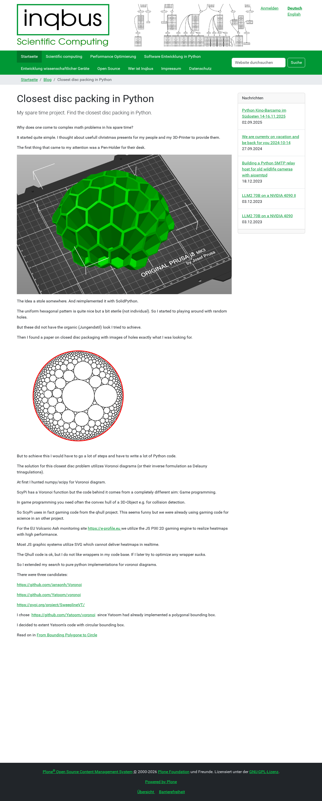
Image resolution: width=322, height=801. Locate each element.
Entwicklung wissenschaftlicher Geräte (55, 68)
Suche (296, 62)
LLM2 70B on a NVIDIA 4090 (267, 215)
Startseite (29, 56)
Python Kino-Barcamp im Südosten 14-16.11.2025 (264, 113)
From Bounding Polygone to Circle (67, 635)
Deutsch (295, 8)
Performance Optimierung (113, 56)
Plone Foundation (173, 771)
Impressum (171, 68)
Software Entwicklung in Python (172, 56)
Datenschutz (200, 68)
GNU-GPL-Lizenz (263, 771)
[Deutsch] (137, 25)
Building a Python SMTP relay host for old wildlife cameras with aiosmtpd (268, 169)
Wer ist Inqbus (140, 68)
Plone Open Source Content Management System (88, 771)
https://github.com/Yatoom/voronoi (49, 594)
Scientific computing (64, 56)
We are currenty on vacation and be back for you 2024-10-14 (270, 139)
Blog (48, 79)
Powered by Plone (161, 781)
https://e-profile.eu (104, 528)
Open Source (108, 68)
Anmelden (269, 8)
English (294, 14)
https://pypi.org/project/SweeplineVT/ (51, 604)
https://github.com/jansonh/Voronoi (49, 584)
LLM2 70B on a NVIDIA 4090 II (269, 195)
